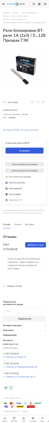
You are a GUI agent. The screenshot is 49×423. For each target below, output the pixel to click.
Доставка (29, 224)
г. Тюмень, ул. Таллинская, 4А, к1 (20, 376)
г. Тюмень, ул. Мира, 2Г (15, 357)
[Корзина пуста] (45, 4)
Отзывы (7, 224)
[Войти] (39, 4)
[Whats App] (11, 387)
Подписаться (24, 318)
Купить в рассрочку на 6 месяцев (24, 170)
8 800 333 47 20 (10, 344)
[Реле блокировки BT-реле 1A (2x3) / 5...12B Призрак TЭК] (24, 69)
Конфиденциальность (11, 411)
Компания (8, 330)
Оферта (25, 411)
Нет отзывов (13, 102)
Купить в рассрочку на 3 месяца (24, 164)
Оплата (17, 224)
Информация (10, 335)
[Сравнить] (38, 102)
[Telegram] (5, 387)
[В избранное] (32, 102)
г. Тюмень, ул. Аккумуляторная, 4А (20, 366)
